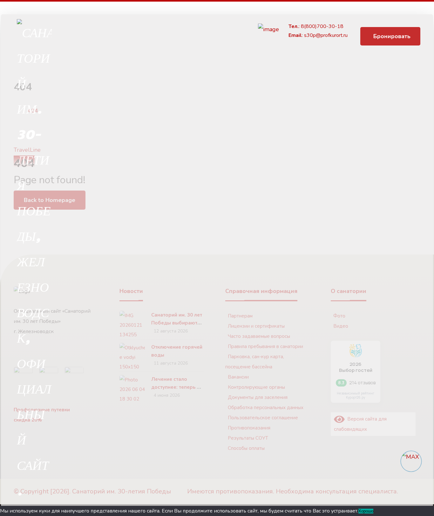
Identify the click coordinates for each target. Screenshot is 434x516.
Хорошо (365, 511)
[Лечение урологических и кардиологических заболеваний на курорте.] (34, 261)
